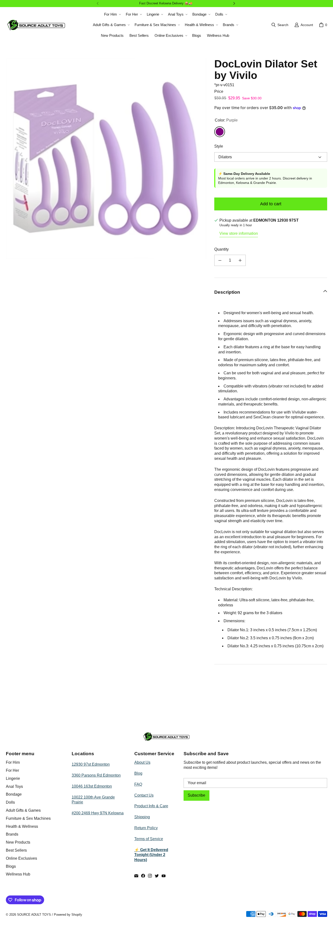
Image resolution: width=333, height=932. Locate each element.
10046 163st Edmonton (92, 786)
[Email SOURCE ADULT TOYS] (136, 875)
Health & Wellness (22, 826)
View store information (238, 233)
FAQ (138, 784)
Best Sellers (16, 850)
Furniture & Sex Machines (28, 818)
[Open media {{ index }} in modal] (106, 158)
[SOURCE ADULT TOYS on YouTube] (163, 875)
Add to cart (270, 203)
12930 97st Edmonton (91, 764)
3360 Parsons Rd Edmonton (96, 775)
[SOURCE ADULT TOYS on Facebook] (143, 875)
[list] (106, 158)
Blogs (11, 866)
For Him (13, 762)
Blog (138, 773)
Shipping (142, 817)
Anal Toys (14, 786)
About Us (142, 762)
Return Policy (146, 828)
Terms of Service (148, 839)
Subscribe (196, 795)
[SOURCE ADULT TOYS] (36, 25)
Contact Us (144, 795)
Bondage (14, 794)
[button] (112, 14)
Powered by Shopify (68, 914)
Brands (12, 834)
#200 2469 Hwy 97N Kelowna (98, 813)
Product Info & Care (151, 806)
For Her (12, 770)
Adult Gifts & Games (23, 810)
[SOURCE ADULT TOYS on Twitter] (156, 875)
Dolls (10, 802)
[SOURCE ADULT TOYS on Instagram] (150, 875)
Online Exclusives (21, 858)
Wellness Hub (18, 874)
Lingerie (13, 778)
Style (218, 146)
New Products (18, 842)
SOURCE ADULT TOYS (34, 914)
